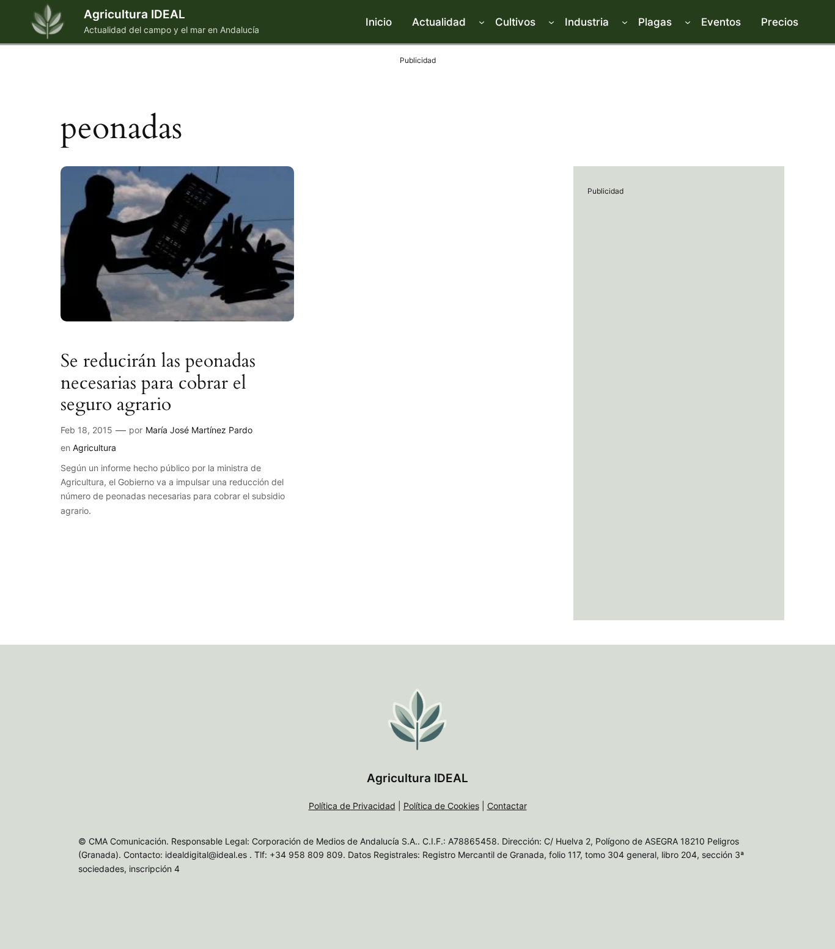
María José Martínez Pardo (198, 430)
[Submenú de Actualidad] (482, 22)
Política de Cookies (441, 806)
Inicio (379, 22)
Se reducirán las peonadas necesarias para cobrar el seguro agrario (158, 383)
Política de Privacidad (352, 806)
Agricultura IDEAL (134, 14)
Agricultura (94, 447)
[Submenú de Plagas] (688, 22)
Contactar (507, 806)
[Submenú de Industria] (625, 22)
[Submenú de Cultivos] (551, 22)
